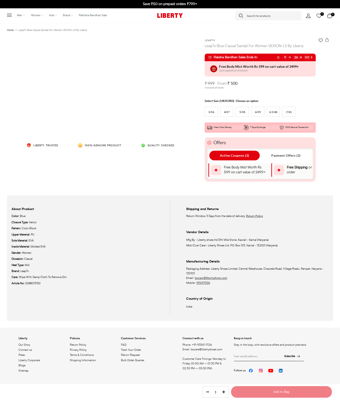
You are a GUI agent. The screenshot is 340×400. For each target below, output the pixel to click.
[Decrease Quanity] (206, 392)
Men (19, 15)
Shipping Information (83, 360)
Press (22, 355)
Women (35, 15)
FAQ (123, 344)
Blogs (22, 365)
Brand (66, 15)
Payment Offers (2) (285, 155)
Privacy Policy (78, 349)
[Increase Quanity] (225, 392)
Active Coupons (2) (234, 155)
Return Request (130, 355)
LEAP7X (210, 40)
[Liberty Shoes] (170, 15)
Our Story (24, 344)
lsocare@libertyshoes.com (211, 278)
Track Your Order (131, 349)
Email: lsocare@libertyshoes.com (202, 349)
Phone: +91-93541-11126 (197, 344)
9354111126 (203, 282)
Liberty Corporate (29, 360)
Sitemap (23, 370)
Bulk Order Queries (132, 360)
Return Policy (254, 216)
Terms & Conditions (82, 355)
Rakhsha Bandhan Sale (93, 15)
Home (10, 30)
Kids (51, 15)
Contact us (25, 349)
